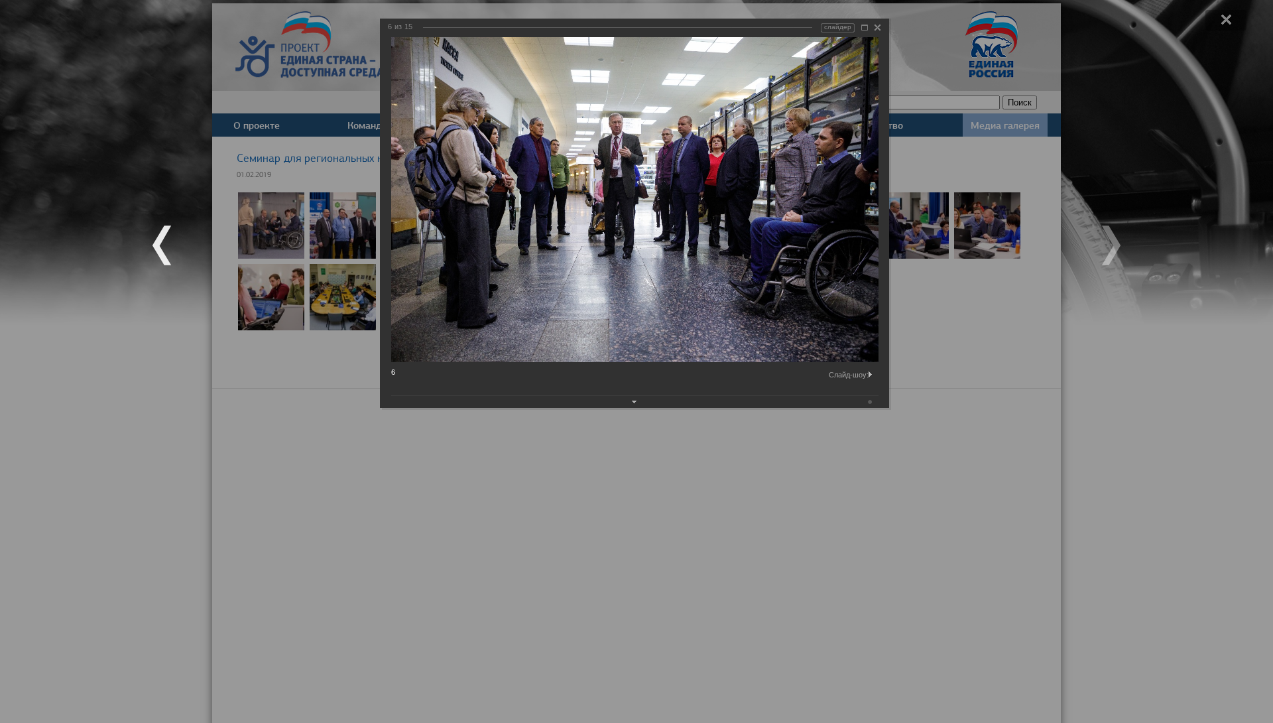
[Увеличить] (864, 27)
